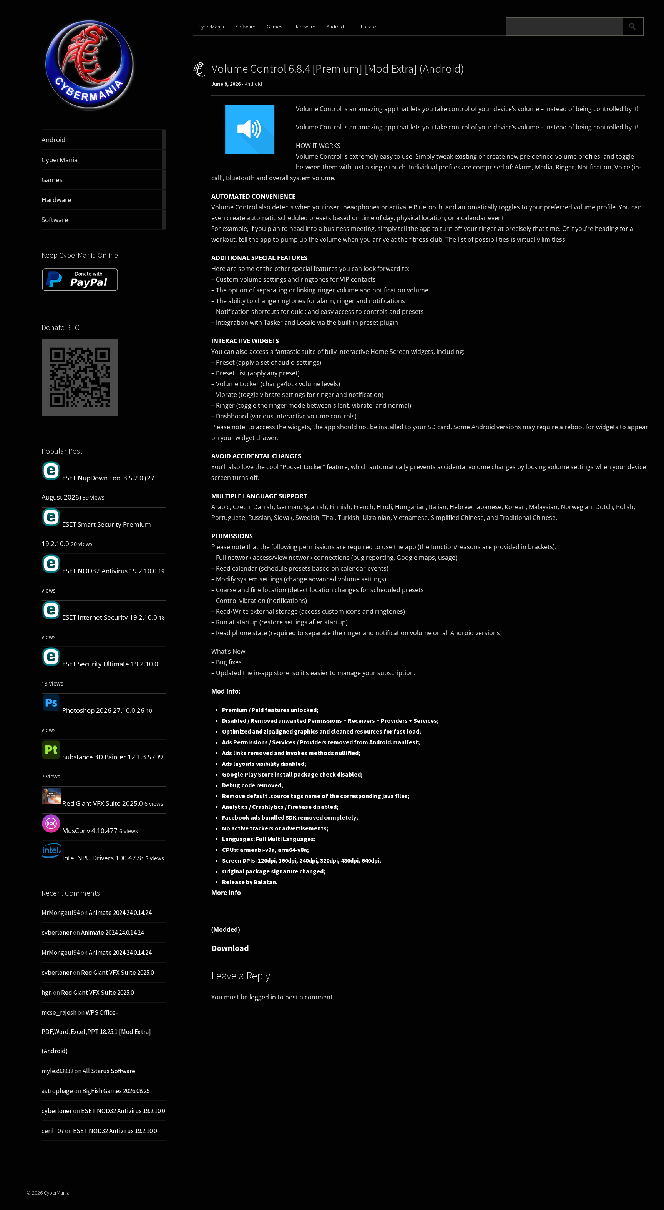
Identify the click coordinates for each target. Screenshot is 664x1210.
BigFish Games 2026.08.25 (116, 1091)
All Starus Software (109, 1071)
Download (230, 948)
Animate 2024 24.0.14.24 (120, 912)
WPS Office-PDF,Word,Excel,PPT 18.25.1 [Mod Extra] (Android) (96, 1031)
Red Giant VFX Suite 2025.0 (102, 803)
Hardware (304, 26)
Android (335, 26)
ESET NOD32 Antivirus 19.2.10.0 (109, 570)
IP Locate (365, 26)
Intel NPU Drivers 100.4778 (103, 857)
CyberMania (211, 26)
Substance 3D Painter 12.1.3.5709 (112, 756)
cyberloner (57, 932)
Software (245, 26)
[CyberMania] (90, 111)
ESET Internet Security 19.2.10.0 (109, 617)
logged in (262, 997)
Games (274, 26)
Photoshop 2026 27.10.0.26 (103, 710)
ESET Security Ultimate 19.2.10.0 (110, 663)
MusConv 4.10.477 (90, 830)
